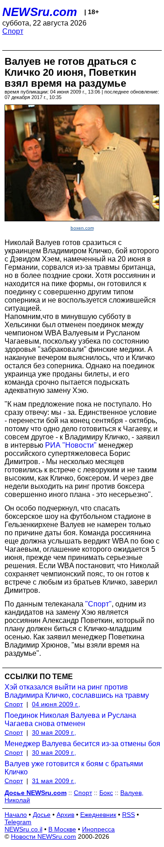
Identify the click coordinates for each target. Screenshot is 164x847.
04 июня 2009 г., (56, 704)
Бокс (106, 792)
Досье (42, 814)
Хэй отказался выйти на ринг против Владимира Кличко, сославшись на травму (77, 691)
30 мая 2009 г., (54, 732)
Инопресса (98, 829)
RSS (128, 814)
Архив (65, 814)
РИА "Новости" (71, 445)
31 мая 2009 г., (54, 780)
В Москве (62, 829)
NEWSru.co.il (23, 829)
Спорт (12, 31)
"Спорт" (98, 604)
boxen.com (82, 227)
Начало (16, 814)
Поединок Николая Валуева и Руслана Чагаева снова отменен (70, 719)
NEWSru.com (39, 12)
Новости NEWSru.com (43, 836)
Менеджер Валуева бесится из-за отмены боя (82, 744)
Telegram (18, 822)
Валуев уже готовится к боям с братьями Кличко (74, 768)
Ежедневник (98, 814)
